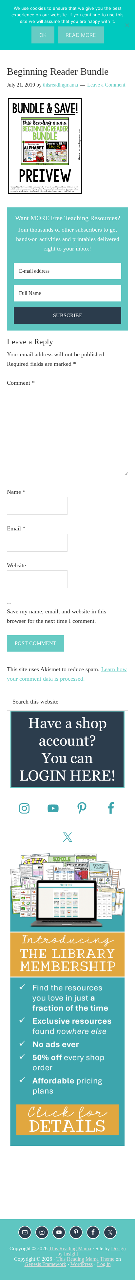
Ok (43, 35)
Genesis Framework (45, 1264)
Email (16, 528)
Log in (104, 1264)
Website (16, 565)
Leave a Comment (106, 85)
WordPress (81, 1264)
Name (16, 492)
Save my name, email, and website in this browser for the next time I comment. (56, 616)
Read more (81, 35)
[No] (127, 25)
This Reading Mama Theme (85, 1259)
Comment (21, 383)
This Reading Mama (70, 1248)
